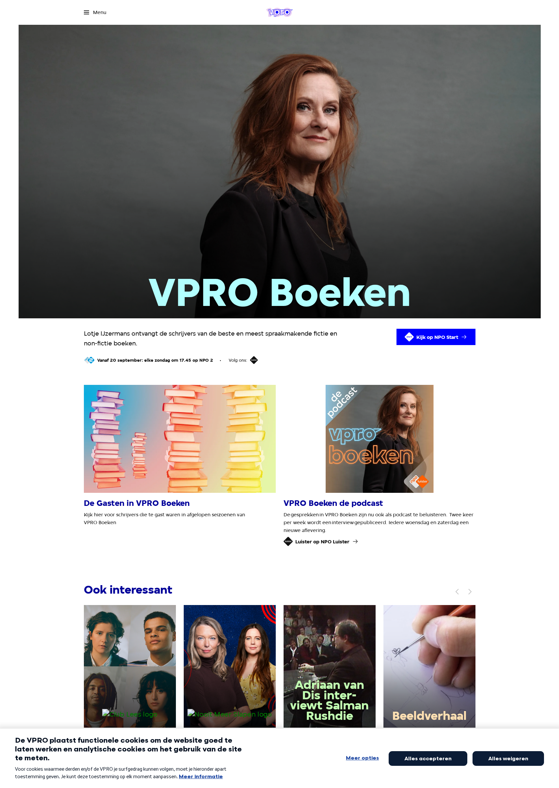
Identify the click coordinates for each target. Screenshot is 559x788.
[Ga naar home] (279, 12)
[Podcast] (254, 360)
